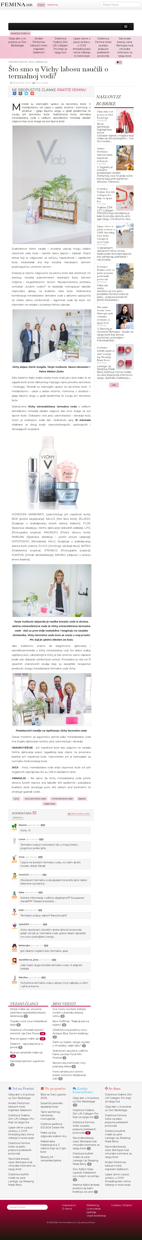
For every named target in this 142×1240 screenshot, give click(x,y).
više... (114, 385)
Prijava (41, 5)
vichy (16, 799)
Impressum (69, 1205)
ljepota (82, 799)
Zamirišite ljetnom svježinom (27, 1061)
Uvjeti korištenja (96, 1215)
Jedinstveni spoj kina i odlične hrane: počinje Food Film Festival (70, 1054)
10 (120, 62)
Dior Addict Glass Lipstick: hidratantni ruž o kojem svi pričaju (86, 1173)
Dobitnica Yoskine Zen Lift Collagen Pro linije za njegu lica (60, 45)
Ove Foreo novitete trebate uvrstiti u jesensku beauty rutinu (69, 1013)
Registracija (52, 5)
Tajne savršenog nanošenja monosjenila (50, 1115)
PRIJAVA (17, 817)
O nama (67, 1208)
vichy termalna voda (35, 799)
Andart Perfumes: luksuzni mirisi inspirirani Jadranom (38, 45)
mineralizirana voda (62, 799)
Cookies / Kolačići (121, 1205)
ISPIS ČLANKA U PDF (80, 814)
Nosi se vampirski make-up (26, 1052)
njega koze (49, 804)
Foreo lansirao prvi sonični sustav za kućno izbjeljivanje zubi (69, 1075)
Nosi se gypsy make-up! (24, 1038)
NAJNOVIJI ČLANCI (19, 33)
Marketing (93, 1205)
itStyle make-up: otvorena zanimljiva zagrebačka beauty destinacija (28, 1013)
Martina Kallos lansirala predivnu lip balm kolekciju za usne (86, 1188)
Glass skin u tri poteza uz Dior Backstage (17, 42)
